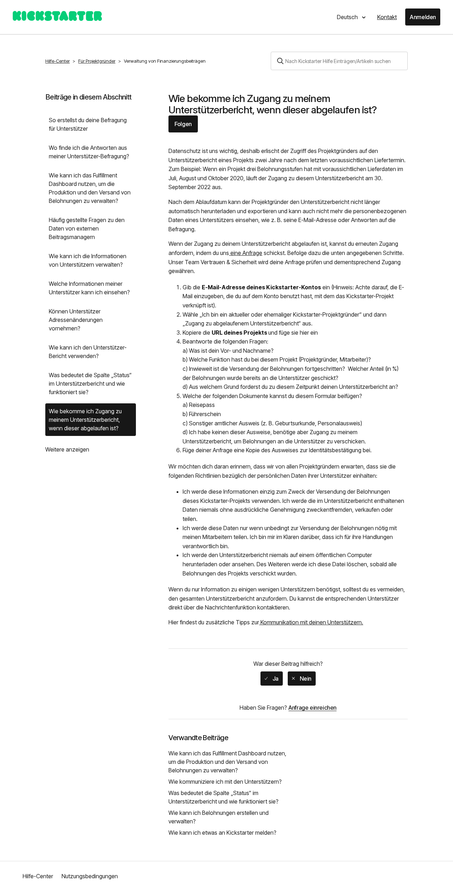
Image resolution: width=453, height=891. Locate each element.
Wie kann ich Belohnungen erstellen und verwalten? (218, 817)
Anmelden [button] (422, 17)
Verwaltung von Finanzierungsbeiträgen (165, 61)
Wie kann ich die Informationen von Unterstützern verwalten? (87, 260)
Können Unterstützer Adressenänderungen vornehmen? (76, 320)
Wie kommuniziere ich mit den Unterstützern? (225, 781)
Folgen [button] (183, 123)
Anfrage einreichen (312, 707)
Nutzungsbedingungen (90, 876)
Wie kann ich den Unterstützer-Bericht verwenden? (88, 351)
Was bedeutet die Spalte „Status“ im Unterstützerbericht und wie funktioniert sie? (90, 383)
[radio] (271, 678)
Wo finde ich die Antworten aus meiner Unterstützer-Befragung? (89, 152)
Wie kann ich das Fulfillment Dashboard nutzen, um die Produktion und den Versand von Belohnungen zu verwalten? (90, 188)
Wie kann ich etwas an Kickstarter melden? (222, 832)
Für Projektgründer (96, 61)
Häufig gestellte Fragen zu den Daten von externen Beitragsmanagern (87, 228)
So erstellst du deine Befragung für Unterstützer (88, 124)
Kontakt (387, 17)
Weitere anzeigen (67, 449)
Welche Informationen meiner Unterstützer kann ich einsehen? (89, 288)
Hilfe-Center (57, 61)
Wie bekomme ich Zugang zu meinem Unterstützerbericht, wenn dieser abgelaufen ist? (85, 420)
